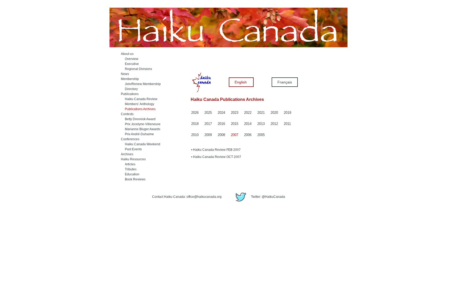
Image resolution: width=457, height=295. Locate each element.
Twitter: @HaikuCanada (267, 197)
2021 (261, 113)
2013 (261, 124)
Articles (128, 164)
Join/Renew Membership (141, 84)
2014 (248, 124)
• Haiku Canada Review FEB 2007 (216, 150)
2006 (248, 135)
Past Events (131, 149)
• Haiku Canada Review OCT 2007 (216, 157)
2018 (195, 124)
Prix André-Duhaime (137, 134)
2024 (221, 113)
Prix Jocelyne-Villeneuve (141, 124)
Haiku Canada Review (139, 99)
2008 (221, 135)
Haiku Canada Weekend (140, 144)
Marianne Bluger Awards (140, 129)
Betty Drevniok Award (138, 119)
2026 (195, 113)
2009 (208, 135)
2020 (274, 113)
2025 (208, 113)
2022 (248, 113)
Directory (129, 89)
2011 (287, 124)
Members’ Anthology (137, 104)
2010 (195, 135)
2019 (287, 113)
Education (130, 174)
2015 (234, 124)
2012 (274, 124)
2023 (234, 113)
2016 (221, 124)
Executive (130, 64)
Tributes (128, 169)
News (125, 74)
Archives (127, 154)
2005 (261, 135)
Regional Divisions (136, 69)
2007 (234, 135)
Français (284, 82)
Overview (129, 59)
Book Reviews (133, 179)
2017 (208, 124)
